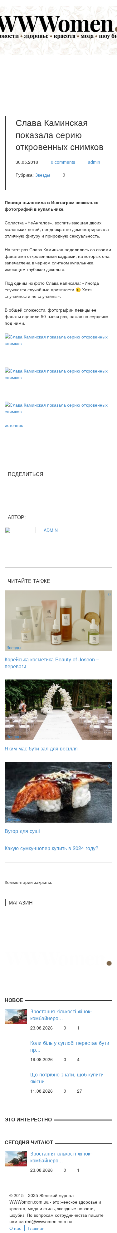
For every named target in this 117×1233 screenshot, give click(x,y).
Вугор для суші (22, 831)
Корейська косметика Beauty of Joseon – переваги (52, 662)
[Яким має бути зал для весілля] (58, 709)
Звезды (42, 175)
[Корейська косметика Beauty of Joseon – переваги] (58, 620)
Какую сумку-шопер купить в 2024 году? (51, 848)
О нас (15, 1228)
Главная (36, 1228)
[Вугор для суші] (58, 792)
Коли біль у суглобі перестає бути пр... (69, 1046)
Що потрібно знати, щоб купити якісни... (67, 1078)
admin (94, 162)
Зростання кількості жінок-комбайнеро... (61, 1015)
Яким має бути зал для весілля (41, 748)
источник (14, 425)
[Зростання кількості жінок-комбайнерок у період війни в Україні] (16, 1016)
